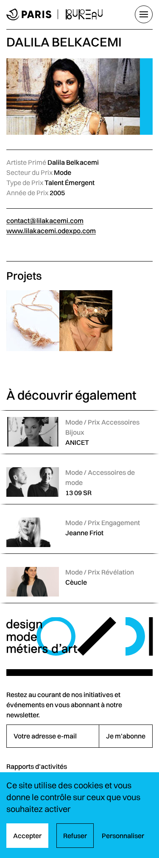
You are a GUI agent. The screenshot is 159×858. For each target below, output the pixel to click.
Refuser (75, 835)
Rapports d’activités (36, 766)
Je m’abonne (125, 736)
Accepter (27, 835)
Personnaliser (123, 835)
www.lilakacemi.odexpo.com (51, 230)
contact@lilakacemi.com (45, 220)
